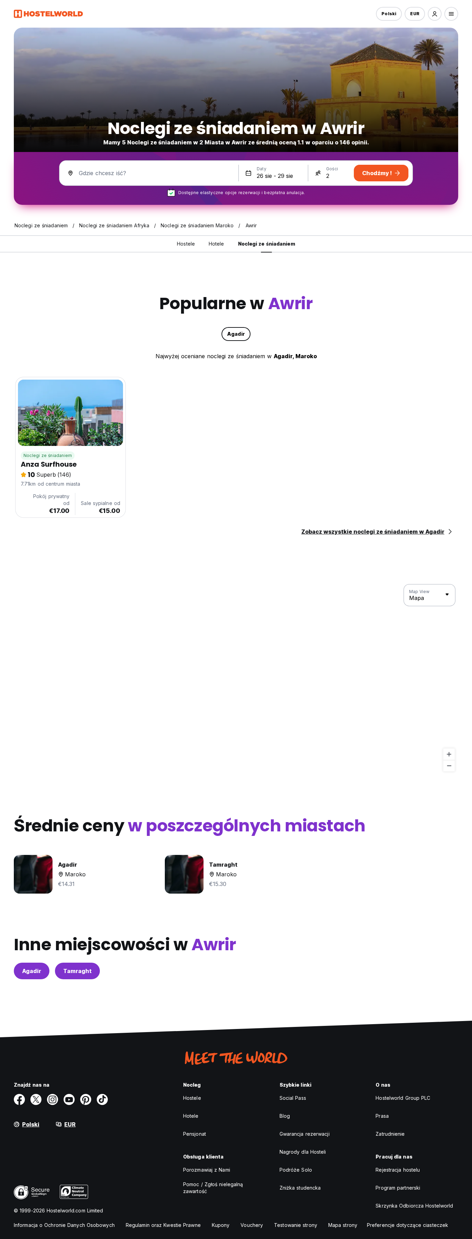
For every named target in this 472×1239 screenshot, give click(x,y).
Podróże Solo (296, 1170)
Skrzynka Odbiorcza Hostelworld (414, 1206)
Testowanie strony (295, 1225)
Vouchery (251, 1225)
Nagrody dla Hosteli (303, 1152)
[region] (236, 678)
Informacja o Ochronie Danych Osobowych (64, 1225)
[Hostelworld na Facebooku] (19, 1099)
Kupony (221, 1225)
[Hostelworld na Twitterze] (35, 1099)
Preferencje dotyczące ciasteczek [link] (407, 1225)
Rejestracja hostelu (398, 1170)
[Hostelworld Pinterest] (85, 1099)
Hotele (191, 1116)
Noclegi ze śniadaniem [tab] (266, 244)
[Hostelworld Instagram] (52, 1099)
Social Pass (293, 1098)
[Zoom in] (449, 754)
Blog (285, 1116)
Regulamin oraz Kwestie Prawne (163, 1225)
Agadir (31, 971)
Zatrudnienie (390, 1134)
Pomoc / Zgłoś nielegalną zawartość (213, 1187)
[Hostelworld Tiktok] (102, 1099)
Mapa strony (342, 1225)
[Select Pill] (435, 14)
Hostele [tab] (186, 244)
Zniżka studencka (300, 1188)
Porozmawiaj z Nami (206, 1170)
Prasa (382, 1116)
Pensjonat (194, 1134)
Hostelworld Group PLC (403, 1098)
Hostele (192, 1098)
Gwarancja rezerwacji (305, 1134)
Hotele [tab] (216, 244)
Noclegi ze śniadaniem (47, 455)
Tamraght (77, 971)
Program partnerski (398, 1188)
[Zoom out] (449, 765)
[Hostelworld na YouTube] (69, 1099)
